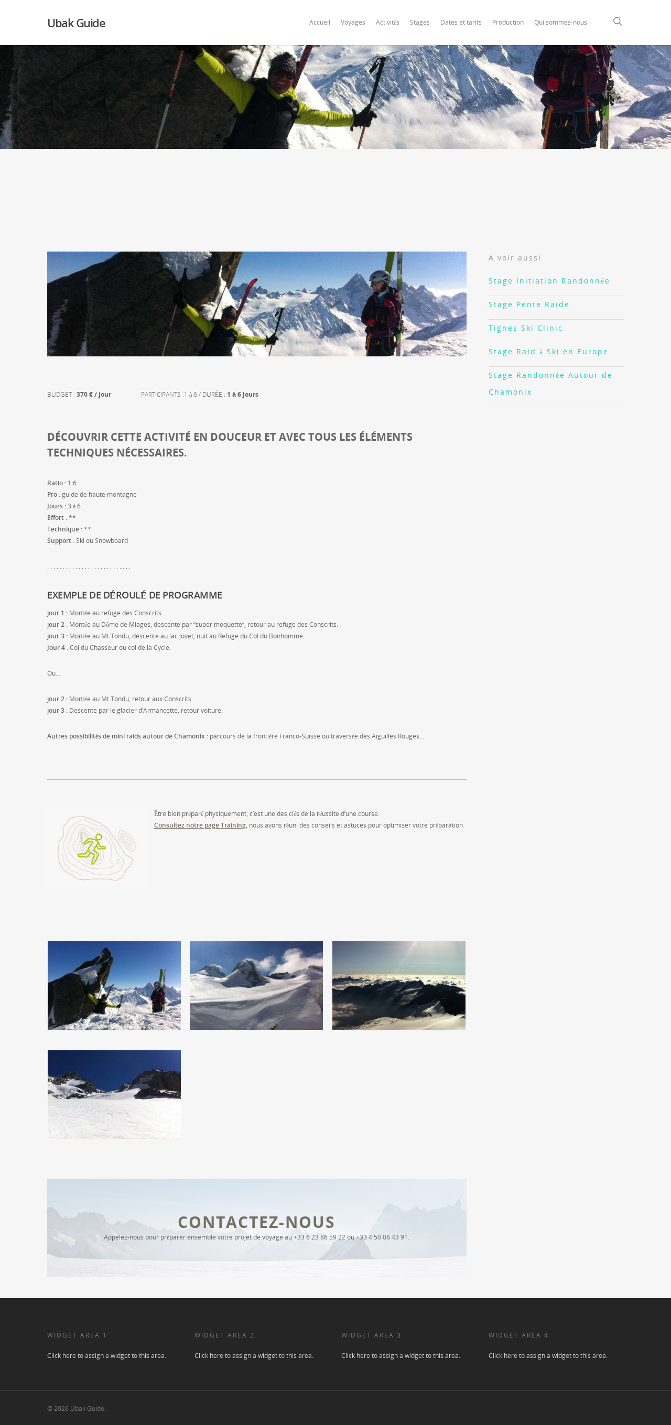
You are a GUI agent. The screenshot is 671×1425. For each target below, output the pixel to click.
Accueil (319, 22)
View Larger (114, 974)
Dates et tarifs (461, 22)
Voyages (353, 22)
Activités (387, 22)
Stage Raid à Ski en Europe (549, 351)
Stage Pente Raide (529, 304)
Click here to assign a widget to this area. (106, 1355)
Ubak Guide (76, 22)
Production (508, 22)
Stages (420, 22)
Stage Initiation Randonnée (549, 281)
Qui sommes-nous (560, 22)
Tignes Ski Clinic (526, 328)
